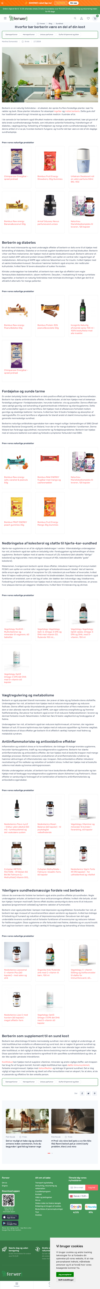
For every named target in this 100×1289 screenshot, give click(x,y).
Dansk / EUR (80, 1196)
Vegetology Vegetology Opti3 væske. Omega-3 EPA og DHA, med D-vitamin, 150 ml (82, 633)
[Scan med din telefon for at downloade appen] (9, 1200)
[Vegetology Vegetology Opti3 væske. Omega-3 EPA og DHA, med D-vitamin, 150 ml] (83, 613)
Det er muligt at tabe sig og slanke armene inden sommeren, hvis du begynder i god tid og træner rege (24, 1144)
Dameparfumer (11, 34)
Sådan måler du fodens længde (48, 1203)
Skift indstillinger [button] (66, 1280)
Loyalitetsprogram (43, 1191)
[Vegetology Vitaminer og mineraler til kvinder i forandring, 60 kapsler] (83, 808)
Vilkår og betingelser (43, 1197)
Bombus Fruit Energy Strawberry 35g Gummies (50, 177)
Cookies (38, 1215)
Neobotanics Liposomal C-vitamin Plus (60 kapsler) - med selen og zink (15, 974)
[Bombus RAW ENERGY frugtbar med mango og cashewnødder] (50, 461)
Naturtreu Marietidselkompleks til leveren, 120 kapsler (82, 224)
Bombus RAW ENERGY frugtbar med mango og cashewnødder (49, 480)
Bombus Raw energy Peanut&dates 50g (14, 326)
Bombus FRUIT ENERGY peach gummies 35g (15, 523)
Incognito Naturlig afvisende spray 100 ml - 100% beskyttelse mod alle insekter (83, 329)
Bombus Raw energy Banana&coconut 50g (15, 222)
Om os (4, 1183)
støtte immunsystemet (78, 1065)
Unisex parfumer (46, 34)
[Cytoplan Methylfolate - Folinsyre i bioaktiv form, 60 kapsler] (50, 853)
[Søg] (75, 18)
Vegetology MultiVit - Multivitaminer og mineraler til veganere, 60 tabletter (16, 633)
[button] (10, 1217)
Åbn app (73, 3)
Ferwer (42, 24)
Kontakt (38, 1194)
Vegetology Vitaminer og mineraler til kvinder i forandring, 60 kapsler (83, 827)
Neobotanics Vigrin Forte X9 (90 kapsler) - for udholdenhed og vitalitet (83, 872)
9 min (24, 1137)
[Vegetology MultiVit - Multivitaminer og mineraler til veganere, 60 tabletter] (16, 613)
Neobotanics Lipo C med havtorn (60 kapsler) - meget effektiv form (16, 1018)
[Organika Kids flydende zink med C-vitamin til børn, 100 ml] (50, 953)
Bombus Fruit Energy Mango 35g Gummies (48, 523)
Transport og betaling (44, 1183)
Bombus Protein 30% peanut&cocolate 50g (48, 326)
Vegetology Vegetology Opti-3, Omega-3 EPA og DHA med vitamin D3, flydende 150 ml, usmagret (50, 633)
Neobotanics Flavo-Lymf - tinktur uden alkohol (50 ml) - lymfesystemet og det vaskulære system (16, 828)
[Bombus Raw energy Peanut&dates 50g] (16, 309)
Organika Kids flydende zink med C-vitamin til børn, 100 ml (49, 973)
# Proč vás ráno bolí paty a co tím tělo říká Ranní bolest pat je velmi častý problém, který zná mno (71, 1144)
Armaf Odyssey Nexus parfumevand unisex (48, 222)
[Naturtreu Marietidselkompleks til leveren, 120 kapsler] (83, 205)
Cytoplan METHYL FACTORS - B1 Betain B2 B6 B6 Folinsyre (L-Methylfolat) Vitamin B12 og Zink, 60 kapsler (16, 873)
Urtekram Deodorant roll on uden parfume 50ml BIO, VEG (82, 179)
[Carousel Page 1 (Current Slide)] (49, 1153)
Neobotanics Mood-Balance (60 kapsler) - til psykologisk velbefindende (49, 828)
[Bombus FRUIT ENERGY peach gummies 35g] (16, 506)
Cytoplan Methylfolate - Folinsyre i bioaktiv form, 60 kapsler (49, 872)
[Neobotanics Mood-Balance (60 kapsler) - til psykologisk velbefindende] (50, 808)
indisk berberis (72, 111)
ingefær (58, 111)
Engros (5, 1186)
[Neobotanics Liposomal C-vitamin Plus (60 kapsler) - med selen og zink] (16, 953)
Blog (50, 24)
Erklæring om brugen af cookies (48, 1206)
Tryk (37, 1212)
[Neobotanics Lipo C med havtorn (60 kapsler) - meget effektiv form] (16, 998)
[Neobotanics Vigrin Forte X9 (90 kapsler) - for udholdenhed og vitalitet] (83, 853)
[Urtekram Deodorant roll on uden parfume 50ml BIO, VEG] (83, 160)
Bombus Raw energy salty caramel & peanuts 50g (16, 480)
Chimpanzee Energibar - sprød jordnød (16, 177)
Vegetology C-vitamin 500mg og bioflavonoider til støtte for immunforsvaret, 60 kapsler (83, 974)
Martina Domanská (9, 41)
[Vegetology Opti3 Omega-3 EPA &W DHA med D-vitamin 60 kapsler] (16, 658)
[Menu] (5, 18)
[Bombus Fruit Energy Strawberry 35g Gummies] (50, 160)
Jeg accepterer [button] (65, 1274)
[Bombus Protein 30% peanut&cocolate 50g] (50, 309)
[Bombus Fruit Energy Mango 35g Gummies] (50, 506)
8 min (26, 41)
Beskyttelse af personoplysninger (49, 1209)
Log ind (91, 1187)
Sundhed (59, 24)
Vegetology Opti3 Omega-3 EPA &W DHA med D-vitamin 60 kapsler (15, 678)
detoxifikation (45, 1068)
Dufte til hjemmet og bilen (69, 34)
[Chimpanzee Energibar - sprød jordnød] (16, 160)
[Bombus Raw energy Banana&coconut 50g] (16, 205)
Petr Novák (10, 1137)
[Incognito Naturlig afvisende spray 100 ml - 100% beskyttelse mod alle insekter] (83, 309)
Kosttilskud (7, 1062)
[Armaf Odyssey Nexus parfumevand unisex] (50, 205)
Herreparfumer (29, 34)
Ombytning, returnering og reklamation (46, 1187)
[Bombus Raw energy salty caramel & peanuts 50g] (16, 461)
